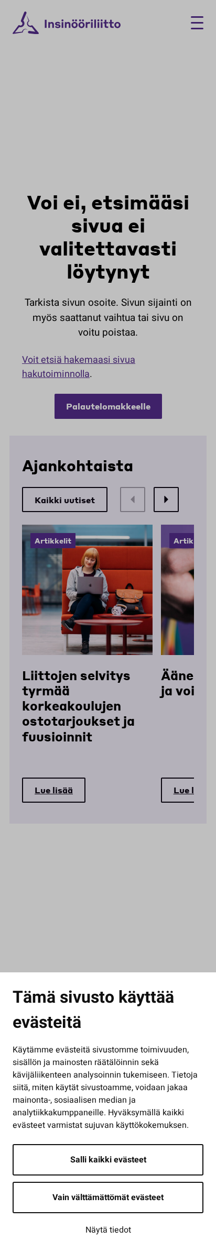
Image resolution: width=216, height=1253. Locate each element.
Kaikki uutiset (65, 499)
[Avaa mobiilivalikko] (193, 22)
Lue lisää (54, 789)
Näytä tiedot (108, 1230)
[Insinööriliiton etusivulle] (67, 23)
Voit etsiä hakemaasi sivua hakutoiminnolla (78, 367)
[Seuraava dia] (166, 499)
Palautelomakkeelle (108, 406)
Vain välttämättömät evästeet (108, 1197)
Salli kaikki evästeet (108, 1160)
